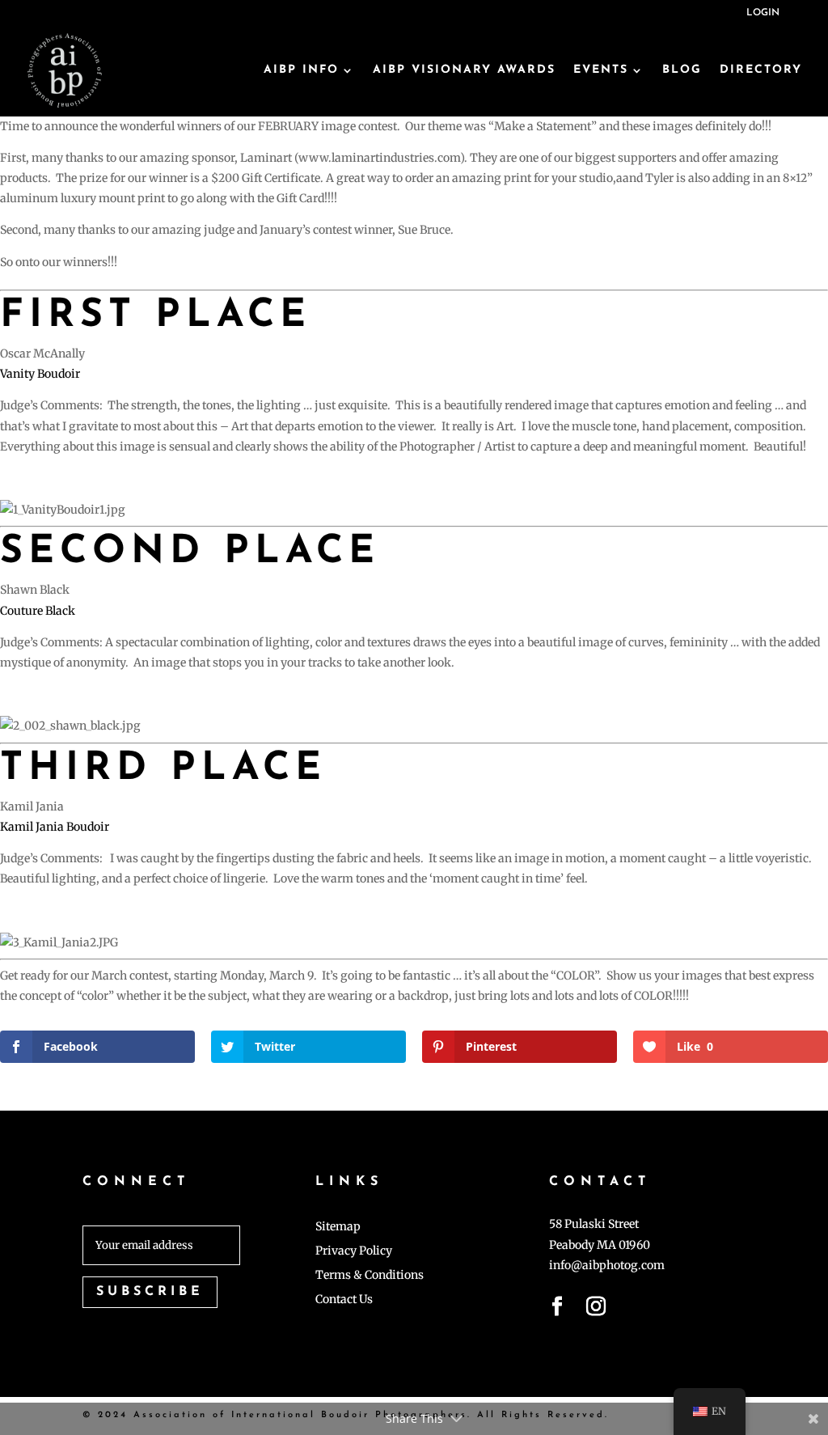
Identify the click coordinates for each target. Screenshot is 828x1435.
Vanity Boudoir (40, 373)
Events (600, 70)
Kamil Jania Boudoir (54, 826)
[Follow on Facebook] (557, 1309)
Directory (761, 70)
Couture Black (37, 610)
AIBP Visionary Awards (464, 70)
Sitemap (338, 1227)
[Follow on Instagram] (596, 1309)
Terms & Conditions (369, 1275)
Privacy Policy (353, 1251)
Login (762, 13)
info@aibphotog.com (607, 1265)
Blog (682, 70)
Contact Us (344, 1299)
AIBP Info (301, 70)
